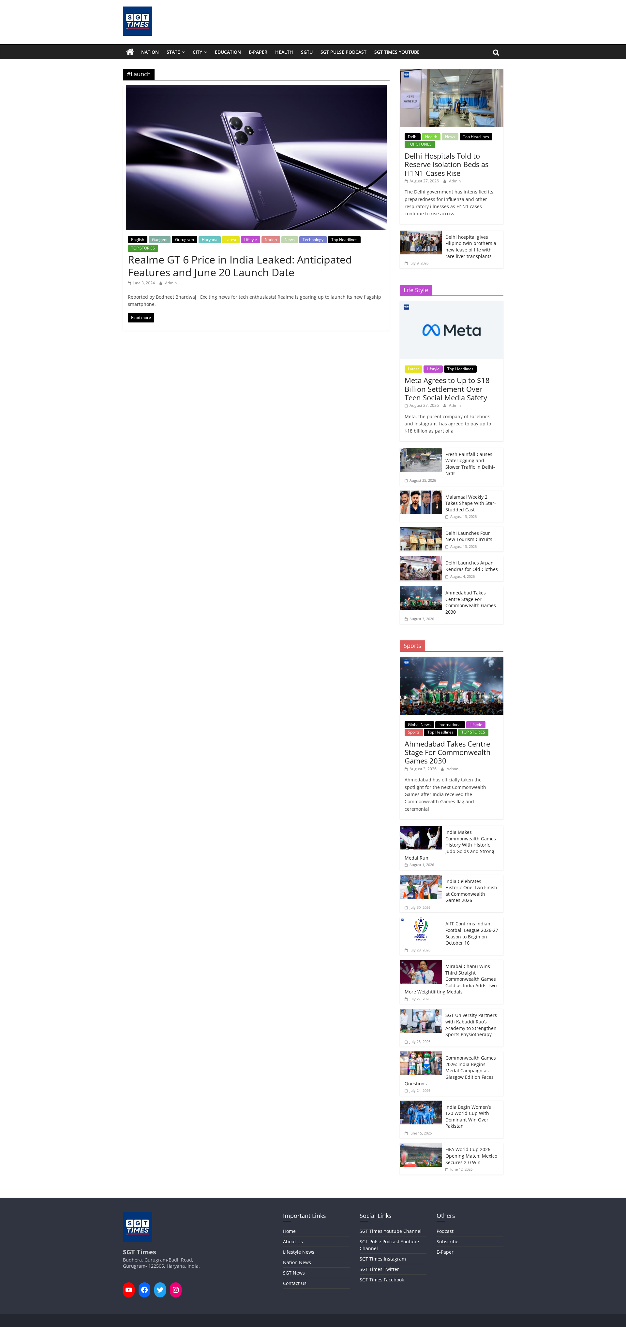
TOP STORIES (143, 248)
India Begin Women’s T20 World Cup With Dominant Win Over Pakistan (468, 1116)
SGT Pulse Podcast (343, 52)
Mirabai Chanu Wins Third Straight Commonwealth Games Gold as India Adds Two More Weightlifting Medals (451, 979)
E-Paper (258, 52)
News (290, 239)
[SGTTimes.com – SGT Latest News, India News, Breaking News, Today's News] (130, 52)
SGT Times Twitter (379, 1269)
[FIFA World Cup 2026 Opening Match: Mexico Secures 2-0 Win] (421, 1146)
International (450, 724)
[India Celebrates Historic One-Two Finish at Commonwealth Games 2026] (421, 878)
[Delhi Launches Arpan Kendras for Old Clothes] (421, 560)
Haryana (209, 239)
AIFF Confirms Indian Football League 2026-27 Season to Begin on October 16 (471, 933)
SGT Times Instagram (383, 1259)
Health (284, 52)
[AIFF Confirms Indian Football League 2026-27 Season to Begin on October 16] (421, 921)
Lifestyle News (298, 1252)
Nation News (297, 1262)
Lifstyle (250, 239)
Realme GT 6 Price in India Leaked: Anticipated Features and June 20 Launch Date (240, 265)
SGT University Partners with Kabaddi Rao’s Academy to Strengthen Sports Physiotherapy (471, 1024)
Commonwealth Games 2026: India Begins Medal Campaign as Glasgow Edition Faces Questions (450, 1070)
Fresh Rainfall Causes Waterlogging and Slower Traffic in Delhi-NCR (470, 464)
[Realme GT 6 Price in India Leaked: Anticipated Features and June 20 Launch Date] (256, 89)
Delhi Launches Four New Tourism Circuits (468, 536)
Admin (171, 283)
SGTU (307, 52)
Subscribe (447, 1241)
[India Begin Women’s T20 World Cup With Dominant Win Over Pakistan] (421, 1104)
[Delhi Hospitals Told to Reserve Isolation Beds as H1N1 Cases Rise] (451, 72)
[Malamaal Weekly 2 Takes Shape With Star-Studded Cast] (421, 494)
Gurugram (184, 239)
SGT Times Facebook (382, 1280)
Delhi (412, 136)
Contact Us (294, 1283)
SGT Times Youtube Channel (391, 1231)
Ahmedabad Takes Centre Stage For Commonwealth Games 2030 (470, 602)
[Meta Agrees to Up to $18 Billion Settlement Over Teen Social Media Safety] (451, 304)
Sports (414, 732)
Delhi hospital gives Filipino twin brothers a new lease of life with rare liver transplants (470, 246)
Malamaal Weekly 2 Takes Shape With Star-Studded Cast (470, 503)
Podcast (445, 1231)
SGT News (294, 1273)
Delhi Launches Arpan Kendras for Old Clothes (471, 566)
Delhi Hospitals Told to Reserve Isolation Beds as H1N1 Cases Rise (446, 164)
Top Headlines (344, 239)
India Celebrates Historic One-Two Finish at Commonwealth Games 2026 (471, 891)
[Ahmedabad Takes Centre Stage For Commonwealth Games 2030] (421, 590)
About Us (293, 1241)
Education (228, 52)
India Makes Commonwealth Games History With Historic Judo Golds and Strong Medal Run (450, 845)
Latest (230, 239)
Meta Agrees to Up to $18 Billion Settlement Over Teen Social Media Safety (447, 388)
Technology (313, 239)
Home (289, 1231)
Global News (419, 724)
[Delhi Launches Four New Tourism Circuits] (421, 530)
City (197, 52)
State (173, 52)
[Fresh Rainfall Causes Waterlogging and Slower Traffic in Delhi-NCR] (421, 451)
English (137, 239)
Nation (150, 52)
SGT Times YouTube (397, 52)
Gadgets (159, 239)
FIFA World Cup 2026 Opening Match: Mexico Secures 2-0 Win (471, 1155)
